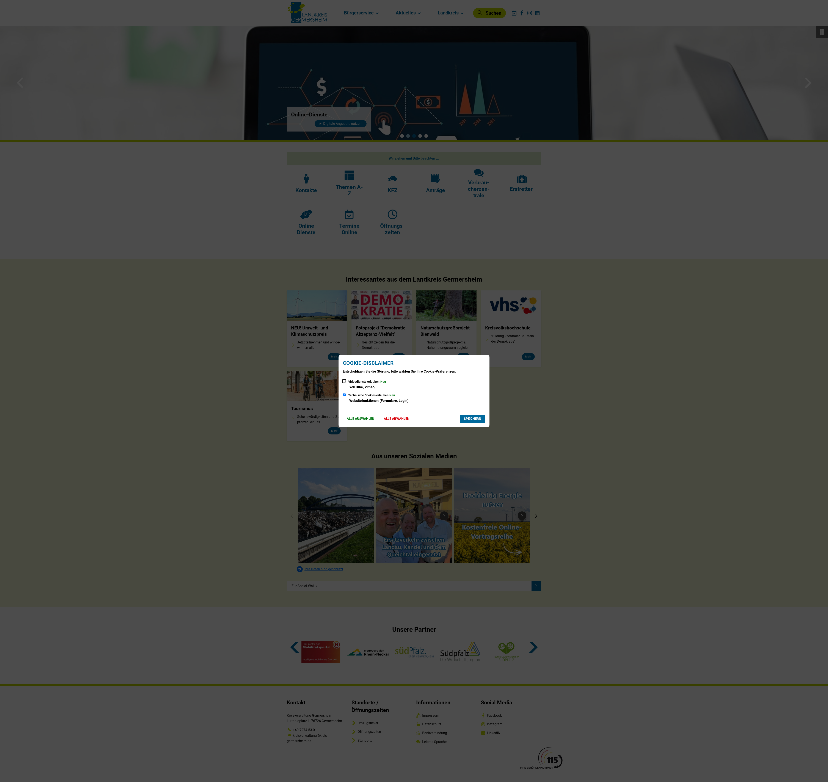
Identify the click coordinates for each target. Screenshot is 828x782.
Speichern (472, 419)
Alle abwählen (396, 419)
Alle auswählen (360, 419)
